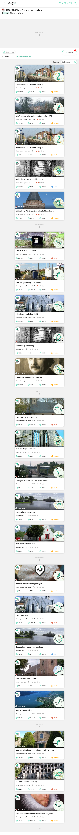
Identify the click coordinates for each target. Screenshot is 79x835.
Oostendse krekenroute (25, 512)
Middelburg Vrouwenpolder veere (29, 179)
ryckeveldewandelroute (25, 544)
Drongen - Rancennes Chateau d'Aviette (32, 480)
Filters (72, 52)
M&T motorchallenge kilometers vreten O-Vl (34, 116)
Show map (10, 52)
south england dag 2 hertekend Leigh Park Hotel (35, 750)
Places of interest (17, 13)
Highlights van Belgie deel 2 (27, 314)
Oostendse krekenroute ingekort (29, 647)
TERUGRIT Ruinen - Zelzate (26, 678)
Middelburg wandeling (25, 346)
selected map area (23, 56)
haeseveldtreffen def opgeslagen (29, 584)
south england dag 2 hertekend (28, 282)
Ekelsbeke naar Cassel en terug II (29, 84)
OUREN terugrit (22, 615)
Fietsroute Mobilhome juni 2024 (29, 377)
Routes (5, 13)
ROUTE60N (4, 17)
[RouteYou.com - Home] (11, 3)
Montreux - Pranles (23, 710)
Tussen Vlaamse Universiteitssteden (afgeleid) (34, 813)
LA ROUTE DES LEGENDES (26, 251)
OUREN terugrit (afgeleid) (26, 417)
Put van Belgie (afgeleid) (25, 449)
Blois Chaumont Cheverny (26, 782)
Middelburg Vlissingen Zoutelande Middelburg (34, 211)
